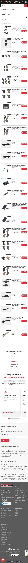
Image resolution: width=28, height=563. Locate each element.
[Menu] (2, 2)
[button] (26, 553)
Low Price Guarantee (6, 532)
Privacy (17, 552)
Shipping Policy (5, 529)
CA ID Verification (5, 540)
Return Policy (4, 530)
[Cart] (26, 2)
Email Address (4, 434)
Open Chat (14, 356)
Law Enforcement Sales (7, 544)
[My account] (19, 2)
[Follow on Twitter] (7, 500)
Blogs (2, 525)
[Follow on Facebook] (2, 500)
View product (24, 232)
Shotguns (17, 513)
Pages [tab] (8, 14)
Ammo (16, 515)
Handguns (17, 510)
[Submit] (25, 5)
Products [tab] (3, 14)
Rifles (16, 512)
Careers (3, 542)
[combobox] (12, 5)
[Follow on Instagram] (4, 500)
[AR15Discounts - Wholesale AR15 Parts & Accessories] (11, 2)
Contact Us (4, 527)
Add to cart (24, 31)
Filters (24, 17)
